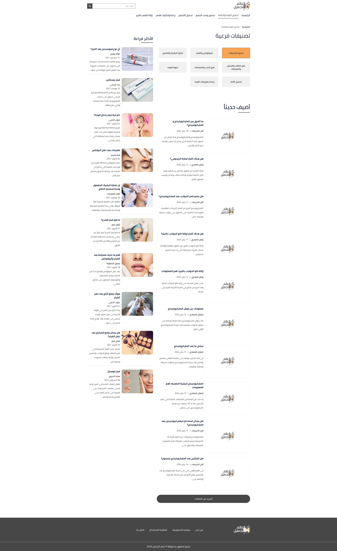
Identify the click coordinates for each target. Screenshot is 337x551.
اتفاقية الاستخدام (158, 530)
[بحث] (89, 6)
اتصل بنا (140, 530)
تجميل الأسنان (186, 15)
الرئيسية (246, 15)
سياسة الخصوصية (181, 530)
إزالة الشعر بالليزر (144, 15)
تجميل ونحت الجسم (205, 15)
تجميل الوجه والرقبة (228, 15)
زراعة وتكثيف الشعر (165, 15)
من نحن (199, 530)
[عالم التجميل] (229, 530)
